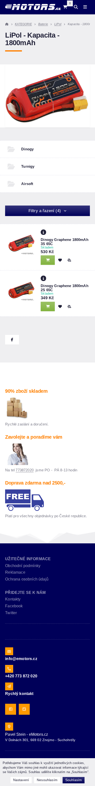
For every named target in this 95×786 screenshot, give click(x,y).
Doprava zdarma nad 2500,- (35, 483)
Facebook (14, 606)
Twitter (11, 613)
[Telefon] (9, 669)
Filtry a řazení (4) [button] (44, 210)
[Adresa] (9, 726)
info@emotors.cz (21, 659)
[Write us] (9, 686)
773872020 (24, 470)
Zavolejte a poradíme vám (33, 437)
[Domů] (32, 7)
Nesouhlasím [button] (47, 780)
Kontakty (12, 599)
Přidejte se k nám (25, 592)
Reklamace (15, 572)
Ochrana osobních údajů (26, 579)
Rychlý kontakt (19, 694)
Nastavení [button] (21, 780)
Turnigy (27, 166)
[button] (69, 260)
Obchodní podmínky (22, 566)
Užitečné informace (28, 559)
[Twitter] (24, 709)
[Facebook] (10, 709)
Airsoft (27, 184)
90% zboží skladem (26, 391)
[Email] (9, 651)
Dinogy (27, 149)
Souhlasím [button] (73, 780)
